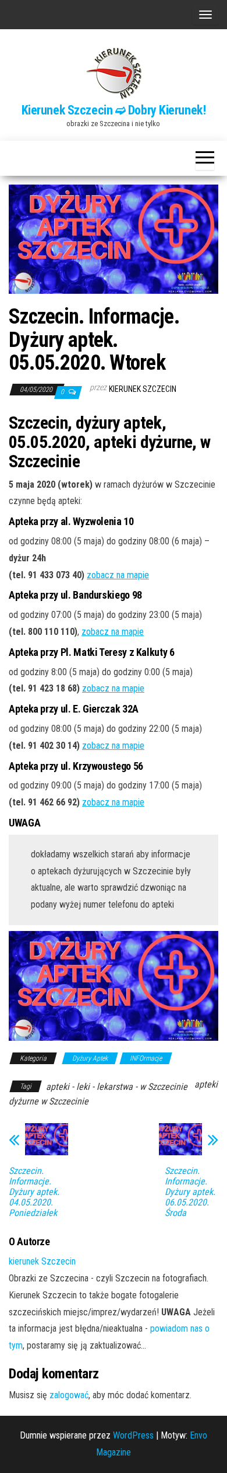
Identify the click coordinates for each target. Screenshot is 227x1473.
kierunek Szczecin (142, 389)
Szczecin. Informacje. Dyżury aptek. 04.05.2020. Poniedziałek (34, 1192)
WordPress (133, 1435)
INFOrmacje (146, 1058)
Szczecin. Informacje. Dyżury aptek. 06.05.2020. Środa (190, 1192)
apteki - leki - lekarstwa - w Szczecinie (116, 1086)
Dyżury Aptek (90, 1058)
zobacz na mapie (118, 575)
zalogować (68, 1395)
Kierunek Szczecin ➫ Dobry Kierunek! (114, 110)
